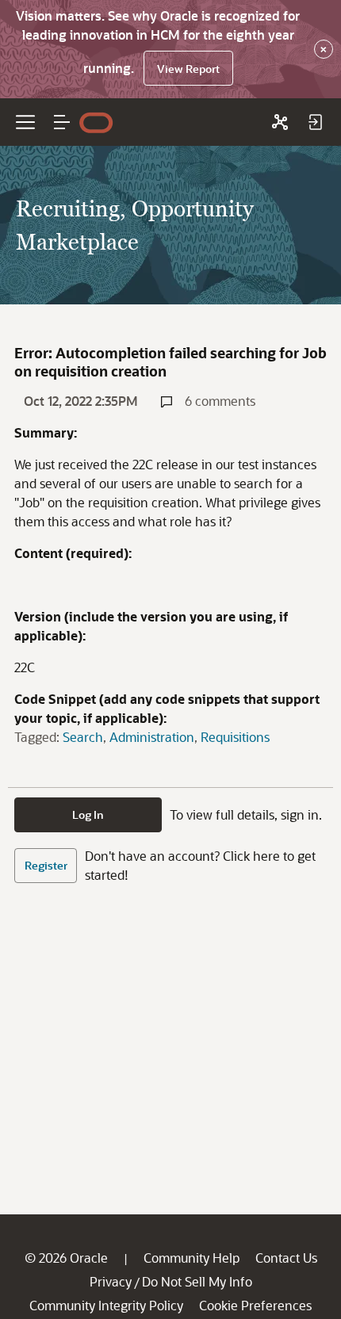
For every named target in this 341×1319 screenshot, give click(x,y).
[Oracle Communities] (279, 122)
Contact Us (286, 1257)
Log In (88, 814)
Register (46, 865)
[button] (61, 122)
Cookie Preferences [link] (255, 1305)
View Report (188, 68)
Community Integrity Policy (106, 1305)
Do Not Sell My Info (197, 1281)
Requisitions (235, 736)
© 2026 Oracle (66, 1257)
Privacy (111, 1281)
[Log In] (314, 122)
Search (83, 736)
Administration (151, 736)
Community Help (191, 1257)
